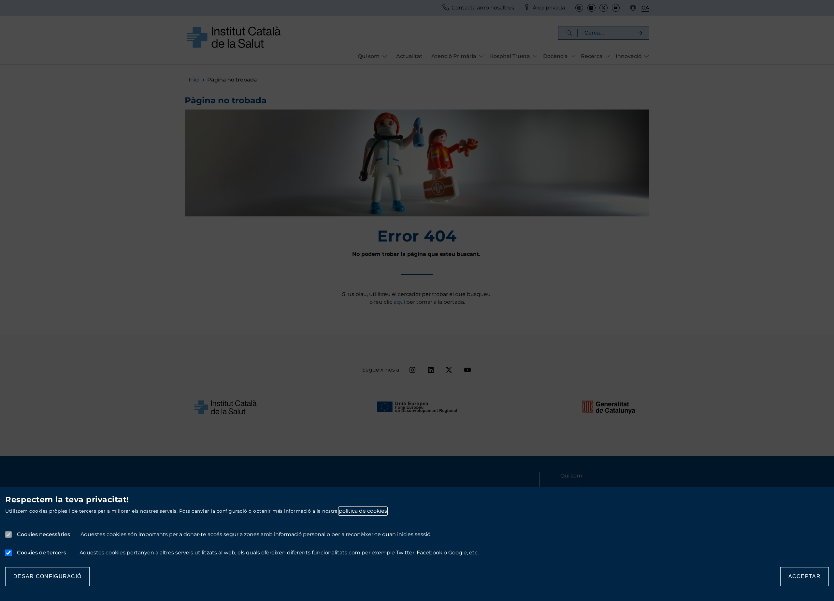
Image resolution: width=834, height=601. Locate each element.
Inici (194, 80)
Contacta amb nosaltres (483, 8)
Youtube (616, 8)
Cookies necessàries (43, 534)
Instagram (579, 8)
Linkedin (591, 8)
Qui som (571, 476)
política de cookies (363, 511)
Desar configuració (47, 576)
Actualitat (409, 56)
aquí (400, 302)
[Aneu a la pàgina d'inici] (233, 37)
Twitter (603, 8)
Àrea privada (549, 8)
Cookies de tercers (41, 553)
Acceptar (804, 576)
